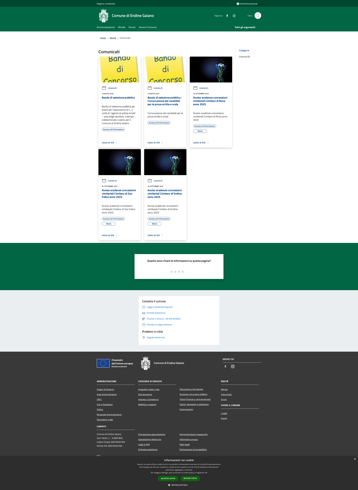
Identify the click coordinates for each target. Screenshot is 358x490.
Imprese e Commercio (148, 399)
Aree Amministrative (107, 394)
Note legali (185, 444)
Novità (113, 38)
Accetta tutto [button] (168, 478)
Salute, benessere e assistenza (194, 404)
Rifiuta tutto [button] (190, 478)
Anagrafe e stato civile (148, 389)
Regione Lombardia (106, 3)
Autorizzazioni (186, 409)
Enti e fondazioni (105, 404)
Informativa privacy (189, 439)
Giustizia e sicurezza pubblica (193, 394)
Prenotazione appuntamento (151, 434)
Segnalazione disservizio (149, 439)
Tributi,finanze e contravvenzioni (195, 399)
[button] (179, 485)
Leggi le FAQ (144, 444)
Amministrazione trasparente (194, 434)
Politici (100, 409)
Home (103, 38)
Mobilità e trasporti (147, 404)
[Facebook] (226, 15)
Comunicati (112, 88)
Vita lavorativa (145, 394)
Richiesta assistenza (147, 449)
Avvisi (224, 399)
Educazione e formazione (191, 389)
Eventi (224, 418)
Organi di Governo (105, 389)
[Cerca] (258, 15)
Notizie (224, 389)
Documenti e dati (105, 419)
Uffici (99, 399)
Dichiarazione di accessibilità (193, 449)
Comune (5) (244, 56)
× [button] (355, 459)
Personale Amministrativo (109, 414)
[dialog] (179, 473)
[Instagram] (233, 15)
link (205, 472)
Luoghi (224, 413)
